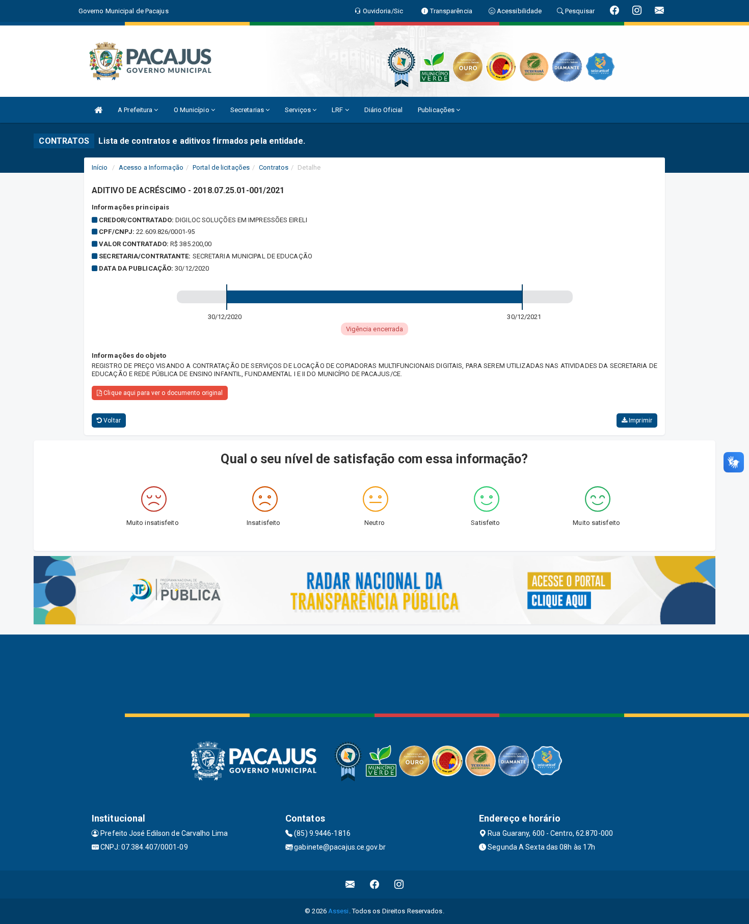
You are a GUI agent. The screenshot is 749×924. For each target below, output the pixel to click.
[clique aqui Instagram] (399, 884)
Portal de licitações (221, 167)
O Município (192, 110)
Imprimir (639, 420)
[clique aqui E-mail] (350, 884)
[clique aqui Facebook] (375, 884)
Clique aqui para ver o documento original (162, 393)
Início (100, 167)
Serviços (298, 110)
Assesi (338, 911)
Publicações (437, 110)
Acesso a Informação (151, 167)
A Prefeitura (136, 110)
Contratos (273, 167)
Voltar (111, 420)
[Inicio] (98, 110)
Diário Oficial (383, 110)
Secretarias (247, 110)
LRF (338, 110)
